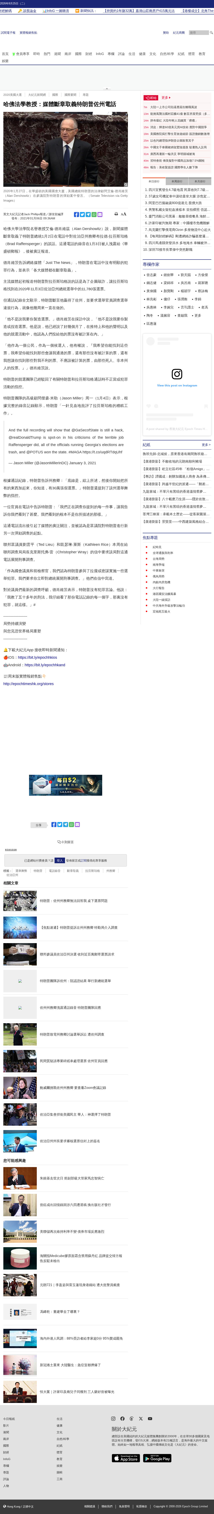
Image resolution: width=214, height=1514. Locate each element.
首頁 (5, 54)
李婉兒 (169, 307)
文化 (152, 54)
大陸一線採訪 (161, 599)
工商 (59, 1479)
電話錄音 (55, 870)
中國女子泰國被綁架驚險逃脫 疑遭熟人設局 (178, 147)
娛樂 (5, 61)
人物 (6, 1485)
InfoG (100, 54)
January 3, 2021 (82, 463)
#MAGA (75, 452)
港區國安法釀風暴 (164, 594)
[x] (141, 1418)
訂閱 (84, 860)
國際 (78, 54)
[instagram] (113, 1418)
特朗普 (38, 870)
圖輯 (59, 1472)
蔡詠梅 (203, 291)
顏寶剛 (169, 291)
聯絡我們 (107, 1506)
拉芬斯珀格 (92, 870)
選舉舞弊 (21, 870)
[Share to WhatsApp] (94, 214)
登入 (60, 860)
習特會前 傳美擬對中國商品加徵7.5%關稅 (177, 160)
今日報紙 (9, 1419)
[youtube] (150, 1418)
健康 (142, 54)
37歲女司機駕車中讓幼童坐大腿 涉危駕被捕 (179, 196)
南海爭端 (158, 564)
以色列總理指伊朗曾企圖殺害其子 (172, 140)
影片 (6, 1425)
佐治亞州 (12, 875)
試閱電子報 (8, 32)
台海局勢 (158, 558)
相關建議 (89, 1506)
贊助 (166, 32)
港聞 (57, 54)
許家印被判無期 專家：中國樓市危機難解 (179, 223)
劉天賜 (186, 275)
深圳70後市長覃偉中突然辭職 (170, 249)
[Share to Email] (99, 214)
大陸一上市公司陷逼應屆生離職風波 (173, 107)
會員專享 (22, 54)
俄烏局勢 (158, 576)
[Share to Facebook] (76, 214)
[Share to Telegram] (88, 214)
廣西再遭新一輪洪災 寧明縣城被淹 (172, 154)
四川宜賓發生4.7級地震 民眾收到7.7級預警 (179, 190)
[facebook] (122, 1418)
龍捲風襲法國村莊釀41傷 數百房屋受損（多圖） (178, 114)
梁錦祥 (169, 283)
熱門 (47, 54)
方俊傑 (203, 275)
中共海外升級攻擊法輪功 (169, 605)
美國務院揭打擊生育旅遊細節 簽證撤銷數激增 (180, 134)
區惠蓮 (151, 323)
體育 (191, 54)
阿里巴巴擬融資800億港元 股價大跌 (175, 203)
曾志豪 (151, 275)
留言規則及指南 (11, 850)
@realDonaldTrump (25, 437)
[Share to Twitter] (82, 214)
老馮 (204, 307)
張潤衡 (182, 299)
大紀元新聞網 (37, 94)
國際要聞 (70, 94)
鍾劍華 (169, 275)
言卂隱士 (187, 307)
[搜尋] (211, 32)
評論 (121, 54)
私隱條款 (141, 1506)
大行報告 (158, 588)
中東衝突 (158, 570)
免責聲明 (124, 1506)
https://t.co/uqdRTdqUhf (102, 452)
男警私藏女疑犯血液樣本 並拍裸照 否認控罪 (179, 210)
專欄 (111, 54)
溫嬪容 (165, 315)
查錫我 (182, 315)
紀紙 (181, 54)
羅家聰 (203, 283)
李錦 (198, 299)
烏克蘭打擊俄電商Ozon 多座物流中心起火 (180, 229)
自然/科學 (167, 54)
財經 (88, 54)
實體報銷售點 (28, 32)
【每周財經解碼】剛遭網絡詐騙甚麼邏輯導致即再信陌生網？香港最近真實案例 (179, 236)
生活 (132, 54)
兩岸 (68, 54)
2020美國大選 (12, 94)
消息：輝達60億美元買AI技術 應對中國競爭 (178, 127)
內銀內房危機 (161, 582)
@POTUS (34, 452)
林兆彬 (151, 299)
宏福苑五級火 (161, 611)
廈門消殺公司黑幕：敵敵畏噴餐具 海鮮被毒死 (179, 217)
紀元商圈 (179, 32)
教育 (202, 54)
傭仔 (167, 299)
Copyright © (161, 1506)
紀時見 (157, 547)
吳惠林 (151, 307)
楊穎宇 (186, 291)
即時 (36, 54)
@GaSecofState (85, 430)
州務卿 (110, 870)
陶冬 (149, 315)
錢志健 (151, 283)
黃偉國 (151, 291)
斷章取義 (73, 870)
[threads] (132, 1418)
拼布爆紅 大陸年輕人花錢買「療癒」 (174, 120)
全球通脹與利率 (163, 553)
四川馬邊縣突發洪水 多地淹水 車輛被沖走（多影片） (179, 243)
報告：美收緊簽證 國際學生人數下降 (174, 167)
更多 (198, 315)
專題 (86, 94)
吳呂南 (186, 283)
